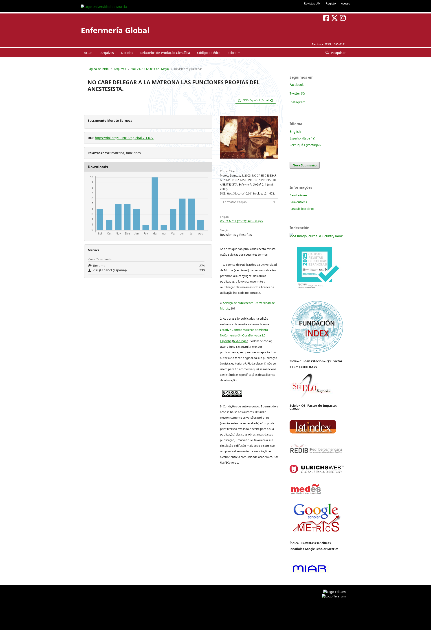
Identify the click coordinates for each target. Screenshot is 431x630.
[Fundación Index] (316, 352)
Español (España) (302, 138)
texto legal (240, 341)
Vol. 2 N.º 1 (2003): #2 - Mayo (150, 69)
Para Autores (298, 202)
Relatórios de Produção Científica (165, 53)
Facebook (296, 84)
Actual (88, 53)
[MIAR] (309, 572)
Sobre (232, 53)
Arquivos (107, 53)
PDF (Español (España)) (257, 100)
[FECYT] (316, 294)
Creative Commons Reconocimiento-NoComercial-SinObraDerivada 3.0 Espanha (244, 335)
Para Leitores (298, 195)
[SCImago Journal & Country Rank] (316, 236)
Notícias (127, 53)
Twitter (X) (297, 93)
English (295, 131)
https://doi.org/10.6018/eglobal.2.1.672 (124, 138)
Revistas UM (312, 3)
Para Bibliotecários (302, 209)
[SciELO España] (311, 398)
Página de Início (98, 69)
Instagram (297, 102)
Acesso (345, 3)
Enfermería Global (115, 30)
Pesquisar (338, 53)
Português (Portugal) (305, 145)
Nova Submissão (305, 165)
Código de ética (208, 53)
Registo (331, 3)
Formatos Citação (235, 202)
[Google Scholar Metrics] (316, 535)
